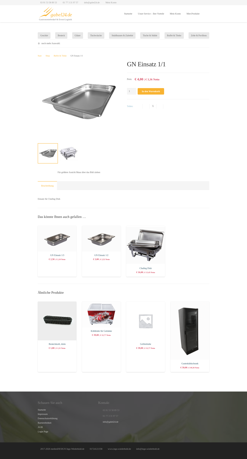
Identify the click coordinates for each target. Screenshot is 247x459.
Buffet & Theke (60, 56)
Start (40, 56)
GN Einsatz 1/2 (101, 255)
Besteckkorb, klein (57, 344)
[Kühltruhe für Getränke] (101, 314)
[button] (95, 14)
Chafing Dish (146, 268)
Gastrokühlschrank (189, 363)
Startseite (42, 410)
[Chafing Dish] (145, 245)
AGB (40, 427)
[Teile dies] (146, 106)
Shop (48, 56)
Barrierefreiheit (44, 423)
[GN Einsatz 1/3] (57, 239)
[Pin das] (159, 106)
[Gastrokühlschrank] (190, 331)
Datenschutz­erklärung (47, 418)
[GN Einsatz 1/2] (101, 239)
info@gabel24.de (110, 422)
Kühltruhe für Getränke (101, 331)
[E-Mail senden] (139, 106)
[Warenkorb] (205, 13)
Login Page (43, 431)
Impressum (43, 414)
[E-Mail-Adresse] (101, 430)
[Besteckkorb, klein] (57, 321)
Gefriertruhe (145, 344)
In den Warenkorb (151, 91)
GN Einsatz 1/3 (57, 255)
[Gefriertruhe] (145, 321)
